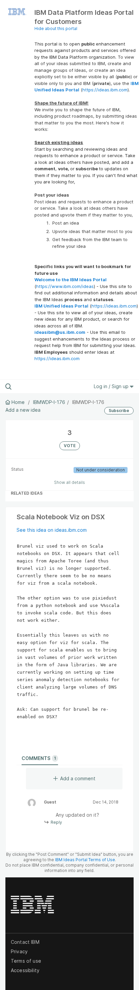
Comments (39, 758)
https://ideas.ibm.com (105, 89)
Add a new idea (22, 410)
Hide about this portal (55, 28)
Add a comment (77, 778)
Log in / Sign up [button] (112, 386)
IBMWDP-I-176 (49, 402)
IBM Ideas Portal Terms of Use (85, 859)
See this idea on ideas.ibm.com (52, 530)
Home (18, 402)
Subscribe (119, 410)
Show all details (69, 482)
